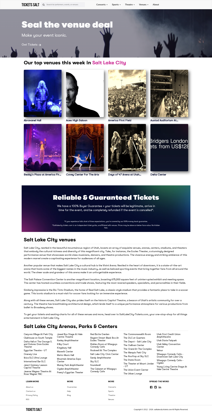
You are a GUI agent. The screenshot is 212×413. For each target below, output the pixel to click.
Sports (115, 4)
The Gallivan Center (133, 345)
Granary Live (30, 354)
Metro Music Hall (65, 355)
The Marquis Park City (134, 352)
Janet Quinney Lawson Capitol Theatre (35, 366)
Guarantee (72, 387)
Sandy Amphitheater (100, 357)
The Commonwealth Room (137, 334)
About (156, 4)
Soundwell (95, 365)
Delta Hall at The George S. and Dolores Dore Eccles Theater (38, 344)
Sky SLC (94, 361)
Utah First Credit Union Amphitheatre (169, 335)
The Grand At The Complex (137, 349)
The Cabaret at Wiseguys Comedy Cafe (103, 370)
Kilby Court (63, 344)
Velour (160, 350)
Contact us (30, 391)
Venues (143, 4)
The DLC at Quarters (134, 338)
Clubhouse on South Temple (38, 338)
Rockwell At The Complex (103, 350)
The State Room (131, 360)
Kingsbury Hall (64, 348)
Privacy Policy (32, 395)
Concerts (101, 4)
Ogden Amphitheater (68, 369)
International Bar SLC (35, 361)
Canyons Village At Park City (38, 334)
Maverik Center (65, 351)
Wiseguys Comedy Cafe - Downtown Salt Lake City (170, 355)
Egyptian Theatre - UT (35, 350)
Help (69, 391)
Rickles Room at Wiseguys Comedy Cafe (103, 345)
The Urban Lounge (132, 373)
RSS (27, 399)
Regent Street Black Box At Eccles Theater (104, 339)
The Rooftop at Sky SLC (136, 356)
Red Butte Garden (99, 334)
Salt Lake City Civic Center (104, 354)
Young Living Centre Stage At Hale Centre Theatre (172, 368)
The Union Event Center (135, 370)
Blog (69, 395)
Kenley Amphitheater (67, 340)
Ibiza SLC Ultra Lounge (35, 357)
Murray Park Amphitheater (70, 365)
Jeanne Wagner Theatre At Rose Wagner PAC (37, 372)
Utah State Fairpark (167, 340)
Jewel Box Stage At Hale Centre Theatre (69, 335)
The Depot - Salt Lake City (137, 341)
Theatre (129, 4)
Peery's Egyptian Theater (70, 372)
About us (29, 387)
